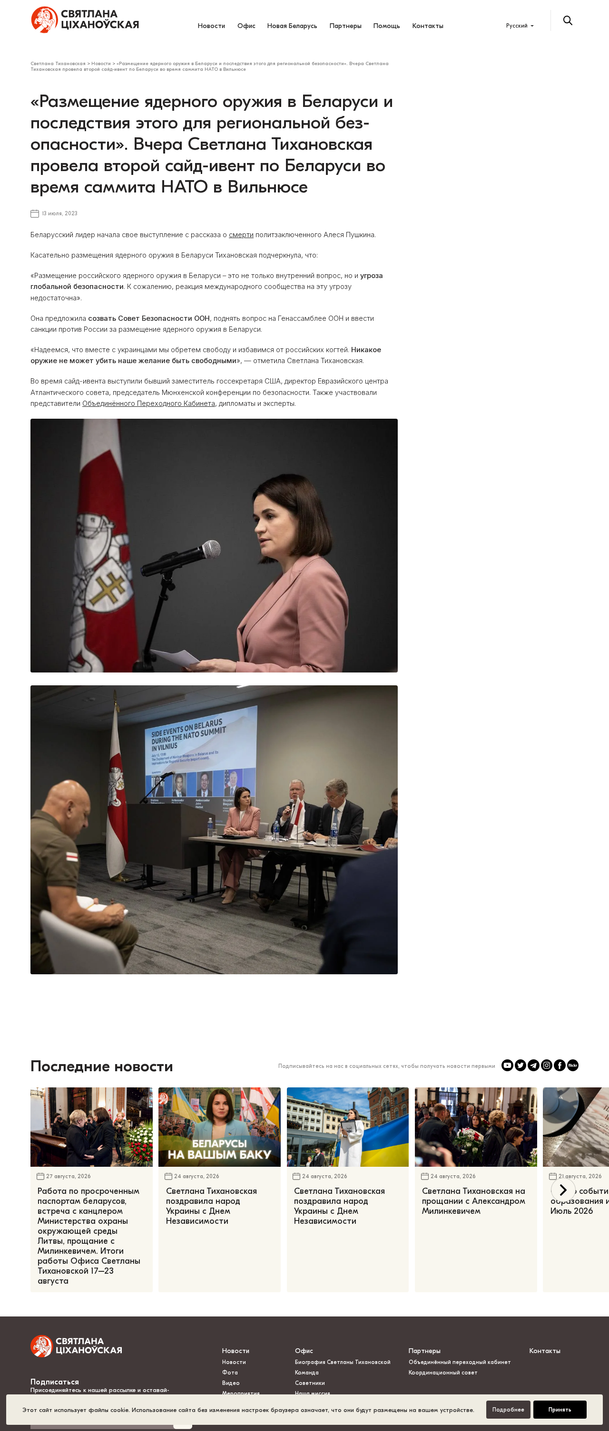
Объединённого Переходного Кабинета (148, 403)
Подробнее (508, 1410)
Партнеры (346, 26)
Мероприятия (241, 1394)
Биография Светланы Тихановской (343, 1362)
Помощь (386, 26)
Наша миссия (312, 1394)
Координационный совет (443, 1373)
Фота (230, 1373)
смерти (241, 234)
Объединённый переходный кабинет (460, 1362)
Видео (231, 1383)
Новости (211, 26)
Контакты (428, 26)
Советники (310, 1383)
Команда (307, 1373)
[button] (563, 1190)
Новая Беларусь (292, 26)
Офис (246, 26)
